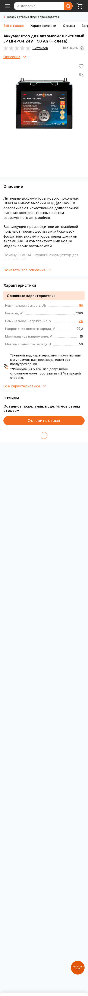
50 (81, 305)
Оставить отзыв (44, 420)
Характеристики (43, 25)
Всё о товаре (13, 25)
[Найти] (68, 6)
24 (81, 321)
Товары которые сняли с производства (32, 16)
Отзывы (69, 25)
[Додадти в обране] (81, 66)
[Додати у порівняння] (81, 74)
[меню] (7, 6)
